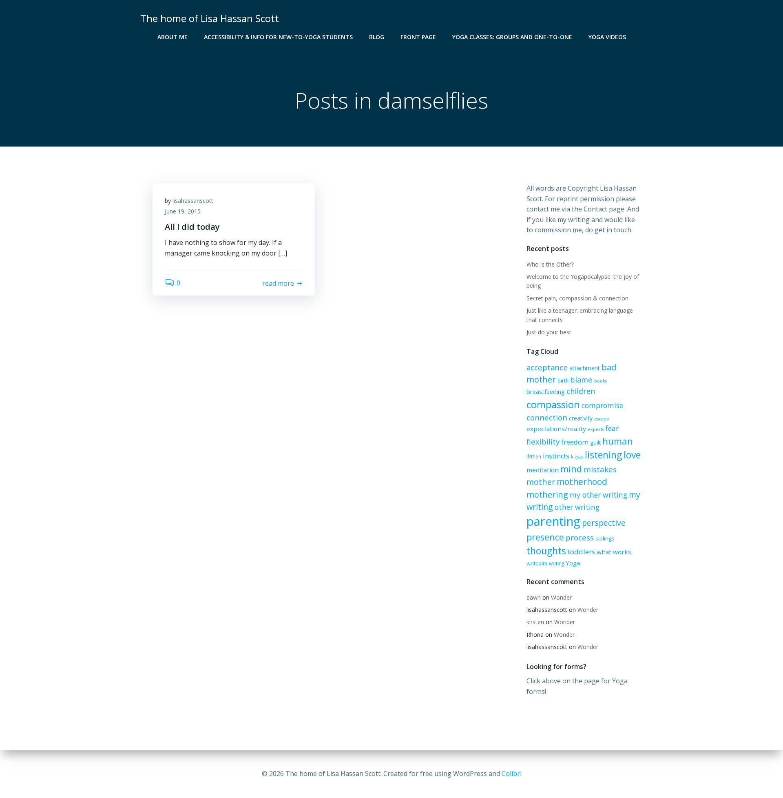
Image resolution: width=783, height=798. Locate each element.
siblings (605, 538)
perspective (604, 522)
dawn (533, 597)
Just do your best (548, 332)
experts (596, 429)
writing (556, 563)
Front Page (418, 37)
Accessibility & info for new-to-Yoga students (278, 37)
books (600, 381)
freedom (574, 442)
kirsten (535, 622)
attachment (584, 368)
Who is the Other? (550, 264)
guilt (595, 442)
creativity (581, 418)
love (632, 455)
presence (545, 537)
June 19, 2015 (183, 211)
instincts (556, 455)
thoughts (546, 550)
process (580, 537)
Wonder (561, 597)
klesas (577, 457)
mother (540, 481)
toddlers (581, 551)
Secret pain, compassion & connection (577, 298)
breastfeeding (545, 391)
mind (571, 469)
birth (562, 380)
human (617, 441)
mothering (547, 494)
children (580, 391)
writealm (536, 563)
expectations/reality (556, 429)
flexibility (543, 441)
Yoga (573, 563)
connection (546, 417)
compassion (553, 404)
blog (376, 37)
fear (612, 428)
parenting (553, 521)
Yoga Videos (607, 37)
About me (172, 37)
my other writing (598, 495)
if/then (533, 456)
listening (603, 454)
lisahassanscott (193, 201)
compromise (602, 405)
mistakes (600, 469)
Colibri (512, 773)
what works (614, 552)
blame (581, 379)
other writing (577, 507)
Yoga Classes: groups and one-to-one (512, 37)
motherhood (582, 481)
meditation (542, 470)
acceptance (547, 367)
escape (601, 419)
